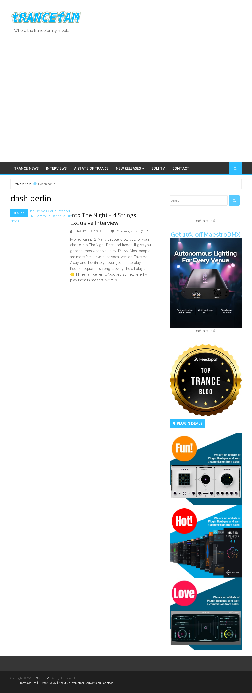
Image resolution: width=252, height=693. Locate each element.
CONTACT (180, 168)
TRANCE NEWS (26, 168)
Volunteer (78, 683)
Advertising (93, 683)
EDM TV (158, 168)
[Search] (234, 200)
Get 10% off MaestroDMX (205, 234)
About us (64, 683)
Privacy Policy (47, 683)
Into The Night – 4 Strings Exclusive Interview (103, 218)
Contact (108, 683)
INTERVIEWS (56, 168)
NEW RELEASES (129, 168)
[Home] (35, 183)
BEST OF (19, 213)
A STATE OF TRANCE (91, 168)
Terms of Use (28, 683)
